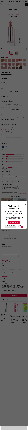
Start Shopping (14, 222)
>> (22, 226)
